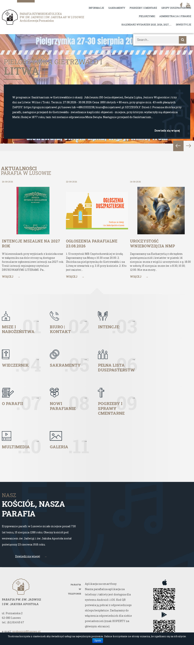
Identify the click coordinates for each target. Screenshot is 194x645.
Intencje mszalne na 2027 (52, 68)
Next (189, 146)
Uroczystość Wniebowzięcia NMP (152, 243)
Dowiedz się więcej (167, 130)
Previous (178, 146)
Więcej (11, 276)
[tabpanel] (97, 92)
